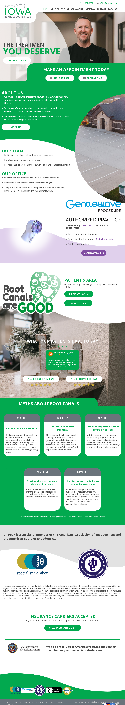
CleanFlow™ (87, 225)
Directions (78, 303)
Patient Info (17, 60)
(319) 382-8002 (86, 3)
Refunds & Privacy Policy (110, 702)
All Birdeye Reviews (84, 378)
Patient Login (78, 294)
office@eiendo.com (108, 3)
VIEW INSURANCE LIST (62, 627)
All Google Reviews (41, 378)
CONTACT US (94, 78)
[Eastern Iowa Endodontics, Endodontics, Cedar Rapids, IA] (54, 690)
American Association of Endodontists (87, 516)
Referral (50, 702)
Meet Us (16, 127)
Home (8, 702)
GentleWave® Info (94, 252)
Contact (60, 702)
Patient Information (33, 702)
